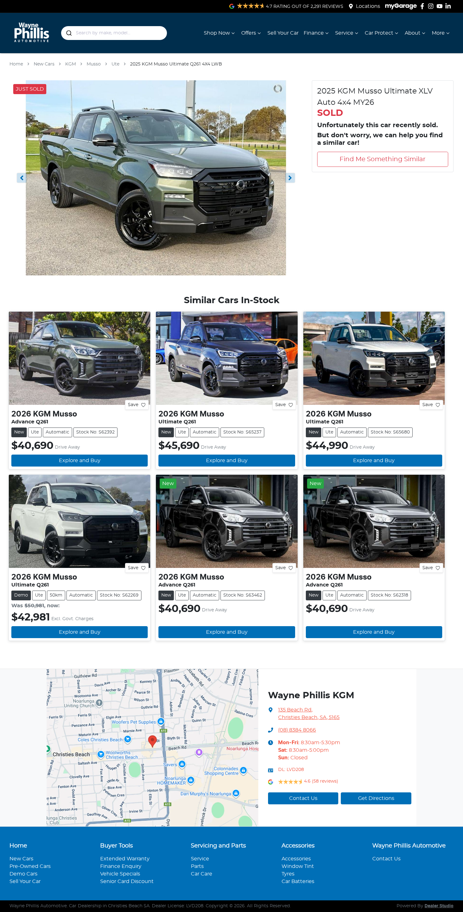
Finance (314, 33)
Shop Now (217, 33)
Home (16, 64)
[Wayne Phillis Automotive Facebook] (423, 6)
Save (133, 405)
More (438, 33)
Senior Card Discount (127, 881)
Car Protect (379, 33)
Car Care (201, 873)
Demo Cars (23, 873)
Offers (248, 33)
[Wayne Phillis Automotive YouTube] (441, 6)
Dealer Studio (439, 906)
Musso (94, 64)
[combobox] (114, 33)
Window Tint (298, 866)
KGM (70, 64)
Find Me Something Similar (383, 159)
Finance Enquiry (120, 866)
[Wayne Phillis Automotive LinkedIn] (449, 6)
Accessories (296, 858)
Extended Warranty (125, 858)
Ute (115, 64)
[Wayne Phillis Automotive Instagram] (432, 6)
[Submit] (68, 33)
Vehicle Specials (120, 873)
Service (344, 33)
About (412, 33)
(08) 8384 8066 (297, 730)
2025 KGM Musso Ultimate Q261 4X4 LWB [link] (176, 64)
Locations (368, 6)
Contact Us (303, 798)
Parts (197, 866)
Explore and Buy (79, 460)
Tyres (288, 873)
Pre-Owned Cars (30, 866)
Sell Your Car (283, 33)
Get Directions (376, 798)
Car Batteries (298, 881)
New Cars (44, 64)
